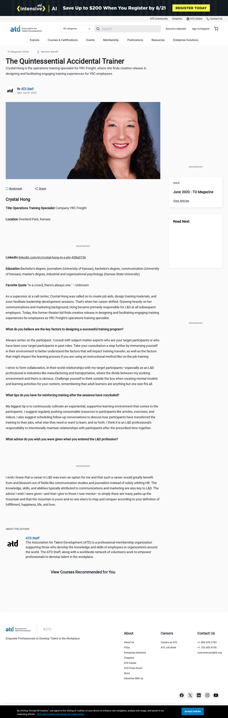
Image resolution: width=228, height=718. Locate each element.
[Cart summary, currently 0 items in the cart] (217, 28)
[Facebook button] (181, 695)
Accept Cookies (193, 711)
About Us (129, 642)
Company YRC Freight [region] (46, 208)
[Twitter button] (190, 695)
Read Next (181, 221)
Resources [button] (158, 40)
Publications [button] (135, 40)
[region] (83, 257)
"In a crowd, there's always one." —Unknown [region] (47, 285)
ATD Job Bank (168, 647)
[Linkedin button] (198, 695)
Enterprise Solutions (135, 652)
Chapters (129, 657)
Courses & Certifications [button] (63, 40)
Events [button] (90, 40)
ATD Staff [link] (27, 88)
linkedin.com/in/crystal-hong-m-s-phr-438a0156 (52, 257)
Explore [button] (34, 40)
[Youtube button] (215, 695)
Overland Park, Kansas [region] (28, 219)
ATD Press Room (133, 668)
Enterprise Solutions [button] (185, 40)
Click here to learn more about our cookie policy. (60, 714)
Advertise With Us (133, 678)
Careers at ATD (169, 642)
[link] (159, 19)
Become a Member (176, 28)
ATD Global (130, 662)
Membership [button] (111, 40)
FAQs (127, 647)
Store (127, 673)
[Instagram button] (207, 695)
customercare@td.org (209, 652)
